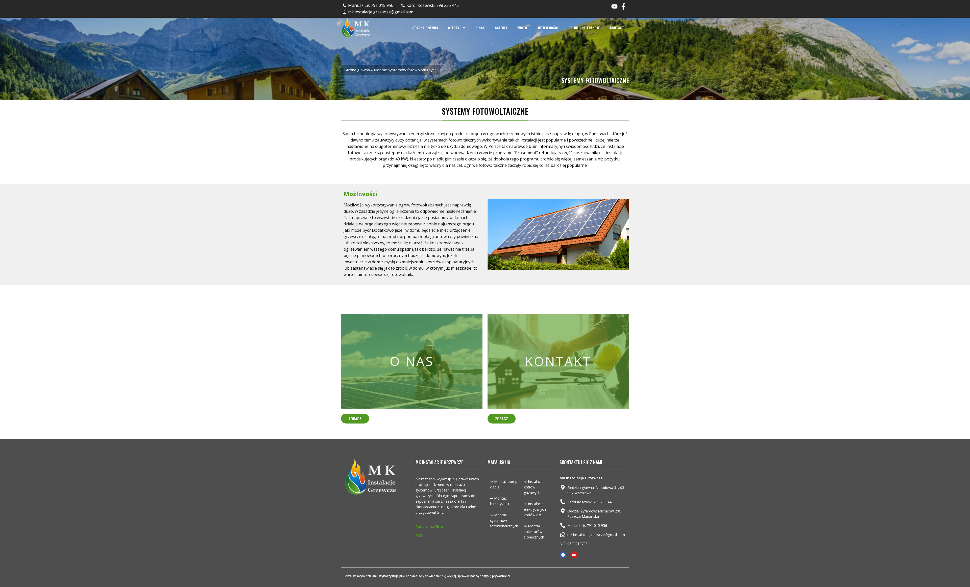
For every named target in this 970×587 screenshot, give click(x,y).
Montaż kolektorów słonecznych (534, 531)
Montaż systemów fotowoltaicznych (504, 520)
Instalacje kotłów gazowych (534, 487)
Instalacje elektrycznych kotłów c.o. (535, 509)
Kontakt (617, 27)
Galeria (501, 27)
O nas (480, 27)
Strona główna (425, 27)
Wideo (522, 27)
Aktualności (548, 27)
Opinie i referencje (584, 27)
